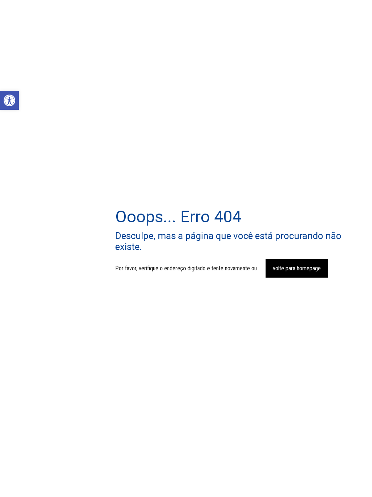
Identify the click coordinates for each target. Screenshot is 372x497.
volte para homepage (297, 268)
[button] (9, 100)
